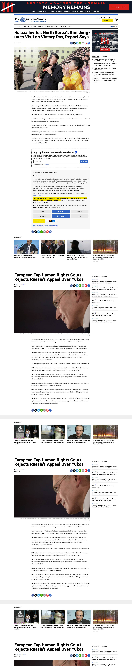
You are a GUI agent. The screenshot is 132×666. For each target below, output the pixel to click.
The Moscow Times (21, 285)
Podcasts (63, 26)
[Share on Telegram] (77, 43)
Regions (33, 26)
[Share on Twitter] (74, 43)
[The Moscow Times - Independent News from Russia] (30, 19)
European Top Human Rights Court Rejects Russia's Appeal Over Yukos (49, 277)
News (18, 26)
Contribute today (108, 20)
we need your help (38, 195)
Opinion (47, 26)
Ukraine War (25, 26)
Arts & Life (54, 26)
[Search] (117, 26)
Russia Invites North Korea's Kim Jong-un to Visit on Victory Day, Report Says (52, 34)
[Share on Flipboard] (86, 43)
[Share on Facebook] (71, 43)
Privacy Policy (46, 164)
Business (40, 26)
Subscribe (84, 161)
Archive (70, 26)
